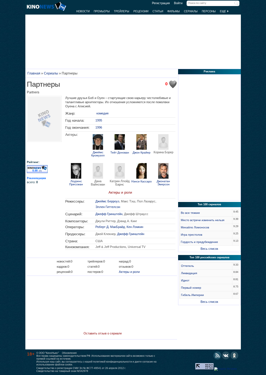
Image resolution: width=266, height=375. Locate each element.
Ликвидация (189, 273)
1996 (98, 127)
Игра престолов (191, 234)
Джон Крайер (141, 152)
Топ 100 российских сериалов (209, 257)
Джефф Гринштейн (108, 214)
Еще (223, 11)
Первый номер (191, 287)
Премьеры (102, 11)
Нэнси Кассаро (141, 181)
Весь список (209, 248)
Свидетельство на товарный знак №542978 (62, 371)
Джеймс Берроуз (107, 201)
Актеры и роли (120, 192)
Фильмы (173, 11)
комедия (102, 113)
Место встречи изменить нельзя (202, 220)
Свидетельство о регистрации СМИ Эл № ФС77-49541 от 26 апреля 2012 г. (81, 368)
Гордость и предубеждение (199, 242)
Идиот (185, 280)
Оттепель (187, 265)
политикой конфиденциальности (112, 361)
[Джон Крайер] (141, 142)
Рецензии (140, 11)
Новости (83, 11)
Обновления (69, 352)
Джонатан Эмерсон (163, 183)
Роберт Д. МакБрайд (110, 227)
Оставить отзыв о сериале (103, 333)
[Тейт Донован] (120, 142)
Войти (178, 3)
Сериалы (191, 11)
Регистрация (161, 3)
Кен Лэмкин (135, 227)
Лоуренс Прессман (76, 183)
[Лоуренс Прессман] (76, 171)
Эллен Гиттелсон (107, 207)
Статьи (158, 11)
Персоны (209, 11)
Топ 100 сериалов (209, 204)
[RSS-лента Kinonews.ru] (217, 355)
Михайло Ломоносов (195, 227)
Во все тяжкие (190, 212)
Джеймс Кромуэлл (98, 154)
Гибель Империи (192, 295)
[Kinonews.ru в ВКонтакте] (226, 355)
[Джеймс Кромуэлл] (98, 142)
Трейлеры (121, 11)
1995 (98, 120)
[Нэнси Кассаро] (141, 171)
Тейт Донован (119, 152)
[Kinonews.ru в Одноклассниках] (234, 355)
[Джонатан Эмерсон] (163, 171)
